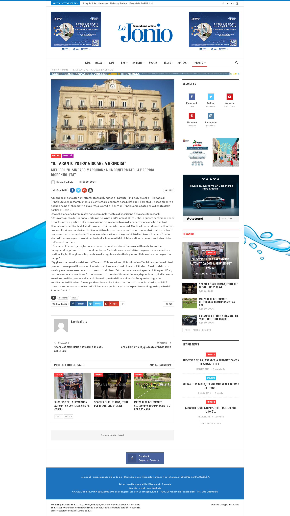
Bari (111, 62)
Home (87, 62)
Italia (98, 62)
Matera (182, 62)
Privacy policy (118, 3)
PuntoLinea (233, 504)
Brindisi (137, 62)
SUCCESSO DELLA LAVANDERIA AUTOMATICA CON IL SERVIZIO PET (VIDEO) (211, 263)
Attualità (67, 155)
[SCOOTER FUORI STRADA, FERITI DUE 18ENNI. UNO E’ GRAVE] (112, 386)
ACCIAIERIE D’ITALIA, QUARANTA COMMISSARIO (146, 347)
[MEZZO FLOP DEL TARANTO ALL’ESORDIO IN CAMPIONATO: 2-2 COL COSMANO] (152, 386)
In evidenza (63, 298)
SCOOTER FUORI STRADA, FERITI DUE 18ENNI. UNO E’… (210, 410)
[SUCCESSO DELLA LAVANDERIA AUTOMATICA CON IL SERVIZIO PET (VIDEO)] (72, 386)
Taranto (198, 62)
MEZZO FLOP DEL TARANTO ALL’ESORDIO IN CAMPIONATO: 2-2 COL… (217, 302)
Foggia (153, 62)
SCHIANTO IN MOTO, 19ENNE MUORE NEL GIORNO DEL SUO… (210, 386)
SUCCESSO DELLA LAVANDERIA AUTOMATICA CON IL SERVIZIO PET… (210, 362)
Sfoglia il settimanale (95, 3)
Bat (123, 62)
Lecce (167, 62)
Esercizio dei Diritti (141, 3)
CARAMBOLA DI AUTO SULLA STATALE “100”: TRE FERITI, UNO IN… (218, 317)
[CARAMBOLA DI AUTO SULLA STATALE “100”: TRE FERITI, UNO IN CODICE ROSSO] (189, 320)
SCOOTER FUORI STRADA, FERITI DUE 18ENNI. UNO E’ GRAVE (218, 286)
